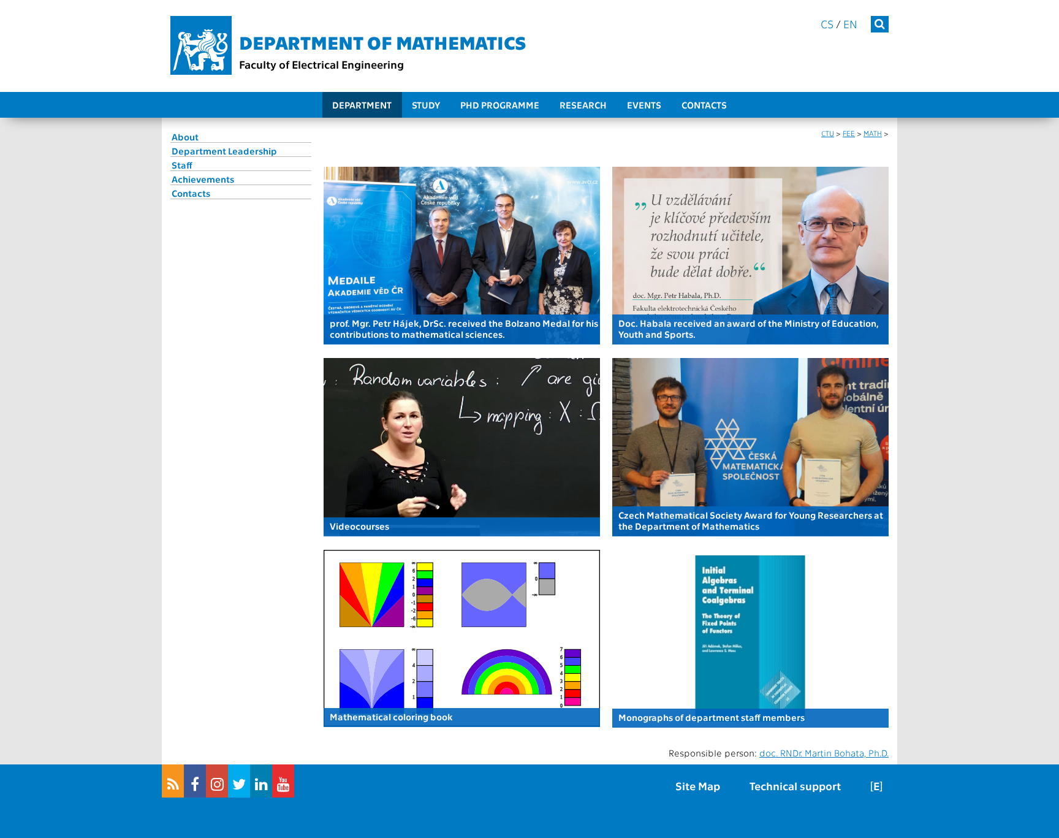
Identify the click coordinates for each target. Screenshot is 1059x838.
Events (644, 104)
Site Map (697, 785)
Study (426, 104)
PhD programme (499, 104)
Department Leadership (224, 150)
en (850, 23)
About (185, 136)
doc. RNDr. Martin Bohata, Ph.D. (824, 752)
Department (362, 104)
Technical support (795, 785)
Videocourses (359, 525)
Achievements (203, 179)
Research (583, 104)
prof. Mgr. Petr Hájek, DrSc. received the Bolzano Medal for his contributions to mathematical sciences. (464, 329)
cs (827, 23)
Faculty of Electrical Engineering (321, 64)
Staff (182, 164)
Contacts (704, 104)
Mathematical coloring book (391, 716)
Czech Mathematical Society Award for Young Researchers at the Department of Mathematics (750, 520)
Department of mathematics (382, 42)
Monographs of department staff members (711, 717)
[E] (876, 785)
